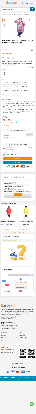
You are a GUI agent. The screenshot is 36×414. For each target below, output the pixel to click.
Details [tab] (5, 177)
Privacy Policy (22, 334)
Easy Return (4, 340)
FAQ (2, 334)
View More (18, 195)
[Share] (29, 19)
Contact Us (3, 337)
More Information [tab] (17, 177)
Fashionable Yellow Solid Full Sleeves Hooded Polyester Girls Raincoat (26, 221)
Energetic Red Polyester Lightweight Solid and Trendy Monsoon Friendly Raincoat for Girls (8, 221)
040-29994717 (10, 318)
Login (26, 3)
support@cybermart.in (11, 317)
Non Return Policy (23, 337)
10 (23, 232)
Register (32, 3)
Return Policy (22, 335)
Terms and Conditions (24, 339)
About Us (3, 335)
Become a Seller (5, 339)
